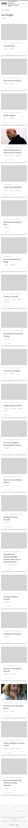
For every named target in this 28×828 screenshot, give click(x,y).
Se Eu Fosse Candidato (12, 371)
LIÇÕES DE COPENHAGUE (13, 187)
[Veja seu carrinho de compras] (23, 3)
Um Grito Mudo (9, 46)
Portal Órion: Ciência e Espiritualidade (15, 817)
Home (2, 10)
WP (10, 821)
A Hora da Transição (11, 296)
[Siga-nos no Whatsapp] (18, 825)
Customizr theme (22, 821)
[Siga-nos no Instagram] (14, 825)
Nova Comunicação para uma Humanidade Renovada (13, 782)
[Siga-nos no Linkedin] (16, 825)
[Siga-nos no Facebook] (11, 825)
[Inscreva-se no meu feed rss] (9, 825)
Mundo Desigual (9, 115)
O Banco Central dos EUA (13, 405)
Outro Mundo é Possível (12, 81)
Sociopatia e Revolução (12, 634)
